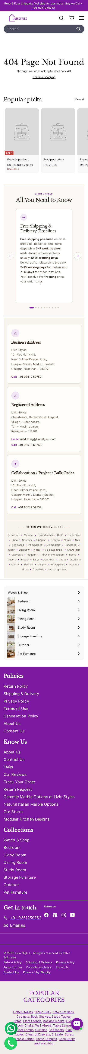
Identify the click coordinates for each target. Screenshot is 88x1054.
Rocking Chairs (53, 1021)
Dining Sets (43, 1012)
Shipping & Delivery (21, 693)
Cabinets (23, 1016)
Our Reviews (15, 774)
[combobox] (44, 28)
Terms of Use (16, 708)
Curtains (41, 1030)
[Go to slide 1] (31, 307)
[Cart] (71, 18)
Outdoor (11, 885)
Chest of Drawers (37, 1034)
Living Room (15, 855)
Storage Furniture (20, 877)
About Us (12, 723)
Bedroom (12, 847)
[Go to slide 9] (55, 307)
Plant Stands (32, 1021)
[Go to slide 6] (47, 307)
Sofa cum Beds (63, 1012)
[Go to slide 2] (36, 307)
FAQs (8, 767)
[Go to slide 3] (38, 307)
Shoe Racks (67, 1039)
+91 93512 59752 (26, 376)
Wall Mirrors (43, 1025)
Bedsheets (56, 1030)
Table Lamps (62, 1025)
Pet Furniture (15, 892)
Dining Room (15, 862)
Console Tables (23, 1039)
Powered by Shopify (36, 972)
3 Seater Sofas (62, 1034)
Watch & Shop (16, 840)
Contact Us (14, 731)
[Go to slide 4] (41, 307)
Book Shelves (40, 1016)
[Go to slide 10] (58, 307)
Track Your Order (19, 782)
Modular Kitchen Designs (27, 819)
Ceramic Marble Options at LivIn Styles (39, 797)
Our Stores (13, 811)
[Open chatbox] (77, 1024)
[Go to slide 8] (52, 307)
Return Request (18, 789)
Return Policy (16, 686)
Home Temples (46, 1039)
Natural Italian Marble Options (31, 804)
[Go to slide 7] (49, 307)
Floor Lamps (25, 1030)
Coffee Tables (23, 1012)
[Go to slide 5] (44, 307)
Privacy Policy (16, 701)
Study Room (15, 870)
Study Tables (61, 1016)
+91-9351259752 (43, 7)
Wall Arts (47, 1043)
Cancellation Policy (21, 716)
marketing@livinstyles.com (33, 439)
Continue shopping (43, 77)
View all (79, 99)
